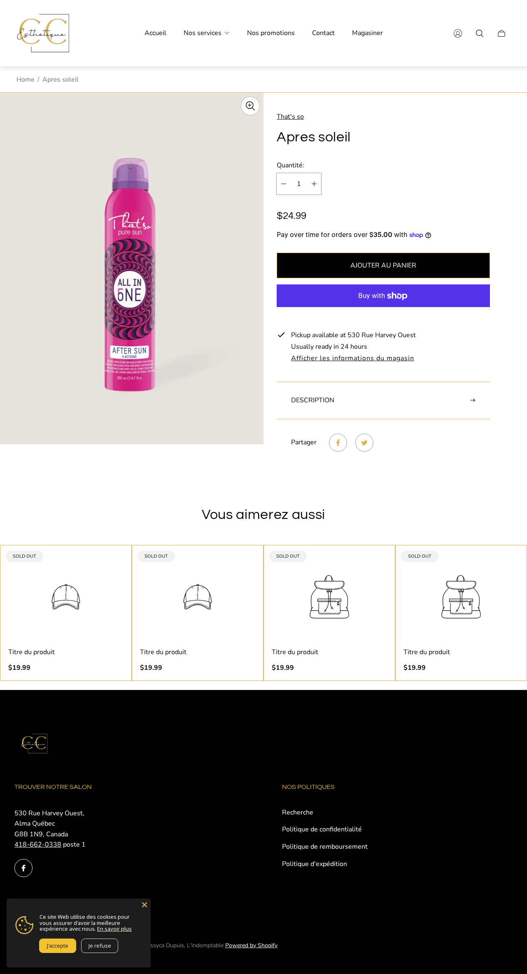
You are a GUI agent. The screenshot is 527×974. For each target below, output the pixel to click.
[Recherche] (480, 33)
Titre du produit (31, 652)
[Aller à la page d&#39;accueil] (43, 33)
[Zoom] (250, 106)
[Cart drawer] (501, 33)
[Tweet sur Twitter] (364, 443)
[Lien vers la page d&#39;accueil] (35, 744)
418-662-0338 (37, 844)
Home (25, 79)
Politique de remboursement (325, 846)
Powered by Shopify (251, 945)
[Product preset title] (66, 597)
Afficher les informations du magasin (352, 358)
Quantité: (290, 165)
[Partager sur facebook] (338, 443)
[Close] (144, 905)
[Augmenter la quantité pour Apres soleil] (314, 184)
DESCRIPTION (312, 400)
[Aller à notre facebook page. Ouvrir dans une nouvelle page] (23, 868)
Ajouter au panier (383, 265)
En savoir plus (114, 928)
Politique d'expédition (314, 863)
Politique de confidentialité (322, 829)
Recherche (297, 812)
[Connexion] (458, 33)
